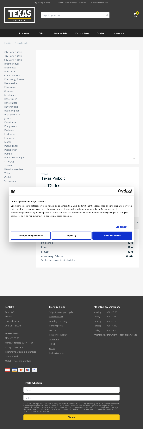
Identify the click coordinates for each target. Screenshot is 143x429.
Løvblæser (9, 134)
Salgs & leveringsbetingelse (61, 312)
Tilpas (70, 235)
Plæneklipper (11, 145)
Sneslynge (9, 161)
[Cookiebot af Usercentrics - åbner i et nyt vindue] (120, 191)
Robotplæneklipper (14, 157)
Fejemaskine (10, 83)
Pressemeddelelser (57, 334)
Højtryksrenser (12, 114)
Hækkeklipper (11, 110)
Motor (7, 141)
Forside (7, 43)
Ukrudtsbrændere (13, 169)
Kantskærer (10, 122)
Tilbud (42, 33)
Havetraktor (10, 102)
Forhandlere (82, 33)
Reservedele (60, 33)
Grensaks (9, 91)
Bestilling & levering (58, 321)
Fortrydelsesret (56, 316)
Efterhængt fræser (14, 79)
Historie (52, 330)
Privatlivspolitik (56, 325)
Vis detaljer (121, 226)
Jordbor (8, 118)
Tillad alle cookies (112, 235)
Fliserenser (10, 87)
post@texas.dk (11, 356)
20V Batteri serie (13, 52)
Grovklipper (10, 95)
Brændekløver (11, 63)
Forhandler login (56, 353)
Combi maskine (12, 75)
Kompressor (10, 126)
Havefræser (10, 98)
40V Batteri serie (13, 55)
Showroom (118, 33)
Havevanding (11, 106)
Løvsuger (9, 138)
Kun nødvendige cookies (31, 235)
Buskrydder (10, 71)
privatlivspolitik (44, 411)
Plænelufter (10, 149)
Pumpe (8, 153)
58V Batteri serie (13, 59)
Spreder (8, 165)
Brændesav (10, 67)
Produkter (24, 33)
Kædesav (9, 130)
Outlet (100, 33)
